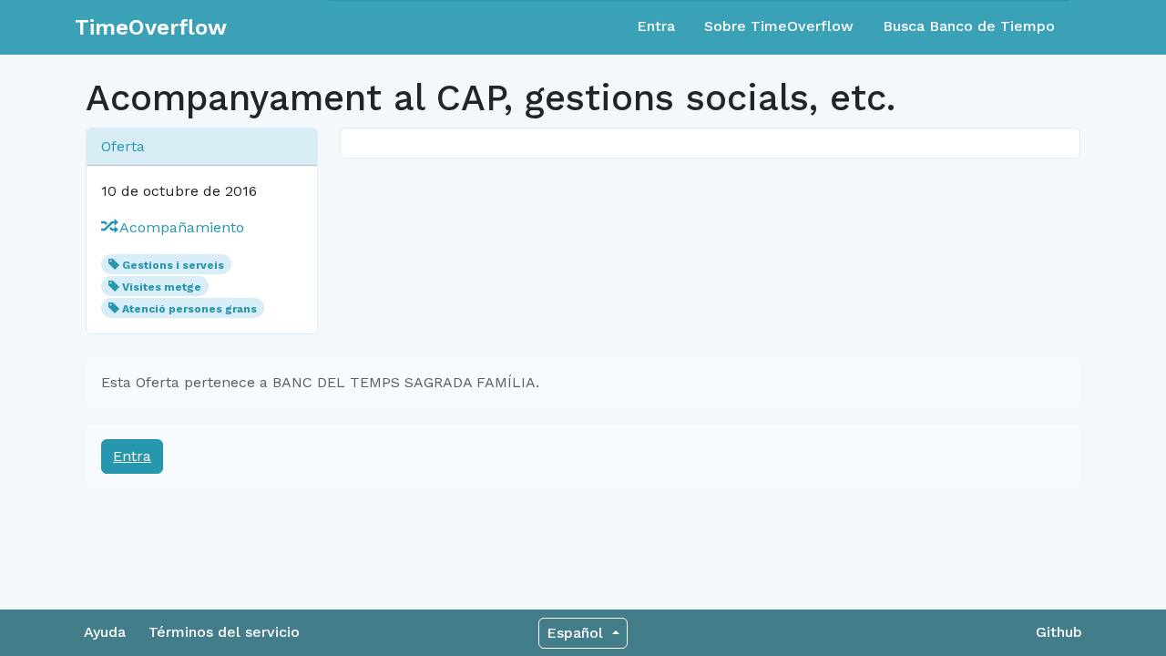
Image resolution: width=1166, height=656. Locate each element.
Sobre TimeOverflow (779, 26)
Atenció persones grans (189, 308)
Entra (656, 26)
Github (1059, 632)
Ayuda (105, 632)
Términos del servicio (224, 632)
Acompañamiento (180, 227)
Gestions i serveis (173, 265)
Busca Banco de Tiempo (969, 26)
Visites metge (161, 287)
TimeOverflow (151, 27)
